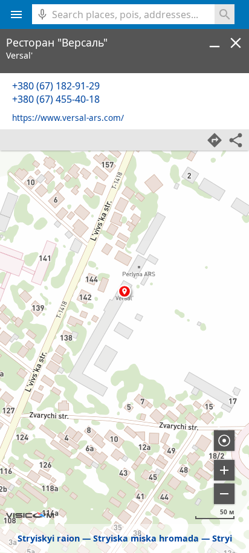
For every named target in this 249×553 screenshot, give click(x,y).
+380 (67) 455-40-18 (56, 99)
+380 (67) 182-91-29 (56, 85)
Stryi (222, 538)
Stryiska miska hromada (146, 538)
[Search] (224, 14)
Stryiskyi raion (49, 538)
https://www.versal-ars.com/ (68, 117)
